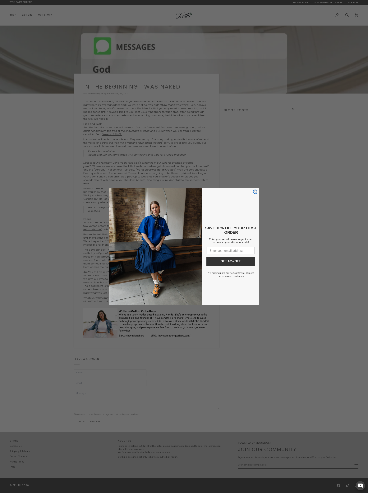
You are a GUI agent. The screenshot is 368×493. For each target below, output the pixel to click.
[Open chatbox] (360, 485)
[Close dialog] (255, 192)
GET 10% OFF (231, 261)
